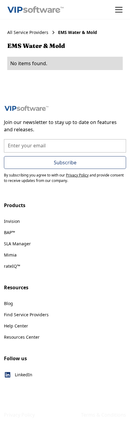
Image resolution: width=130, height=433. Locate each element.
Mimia (10, 255)
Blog (8, 303)
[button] (118, 9)
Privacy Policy (19, 414)
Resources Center (22, 337)
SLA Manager (17, 244)
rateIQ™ (12, 266)
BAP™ (9, 232)
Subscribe (65, 162)
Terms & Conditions (103, 414)
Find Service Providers (26, 314)
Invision (12, 221)
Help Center (16, 326)
